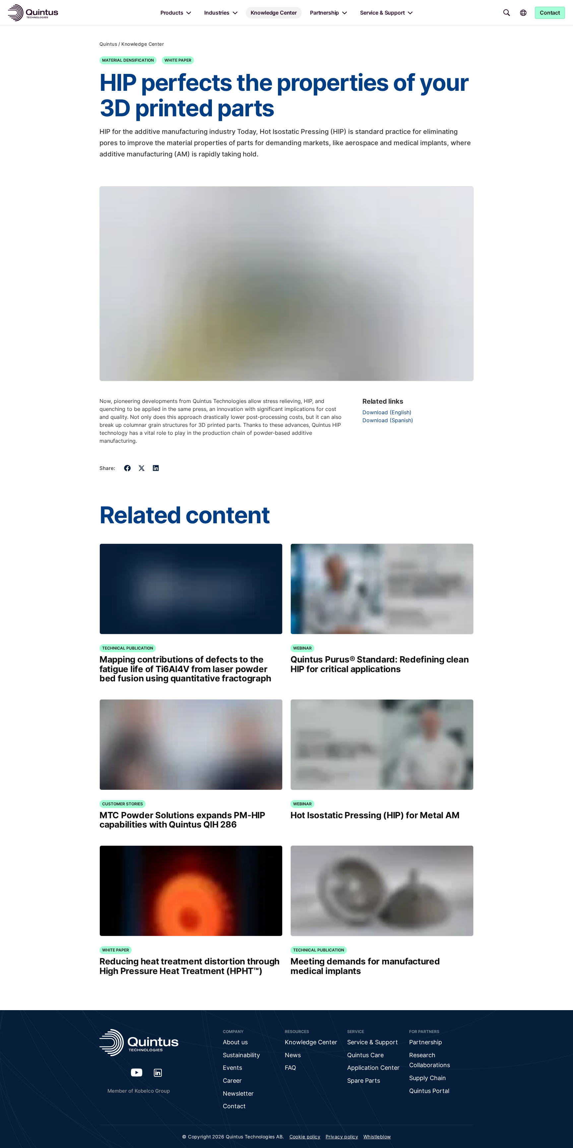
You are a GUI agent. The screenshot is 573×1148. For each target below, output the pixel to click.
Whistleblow (377, 1136)
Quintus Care (365, 1055)
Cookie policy (304, 1136)
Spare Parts (363, 1080)
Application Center (373, 1067)
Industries (216, 12)
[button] (127, 468)
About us (235, 1042)
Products (171, 12)
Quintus (108, 44)
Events (232, 1067)
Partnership (324, 12)
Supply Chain (427, 1077)
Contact (234, 1106)
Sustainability (241, 1055)
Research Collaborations (429, 1060)
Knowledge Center (274, 12)
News (293, 1055)
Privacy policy (342, 1136)
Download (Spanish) (387, 420)
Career (232, 1080)
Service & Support (382, 12)
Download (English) (387, 412)
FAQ (290, 1067)
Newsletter (238, 1093)
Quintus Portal (429, 1090)
